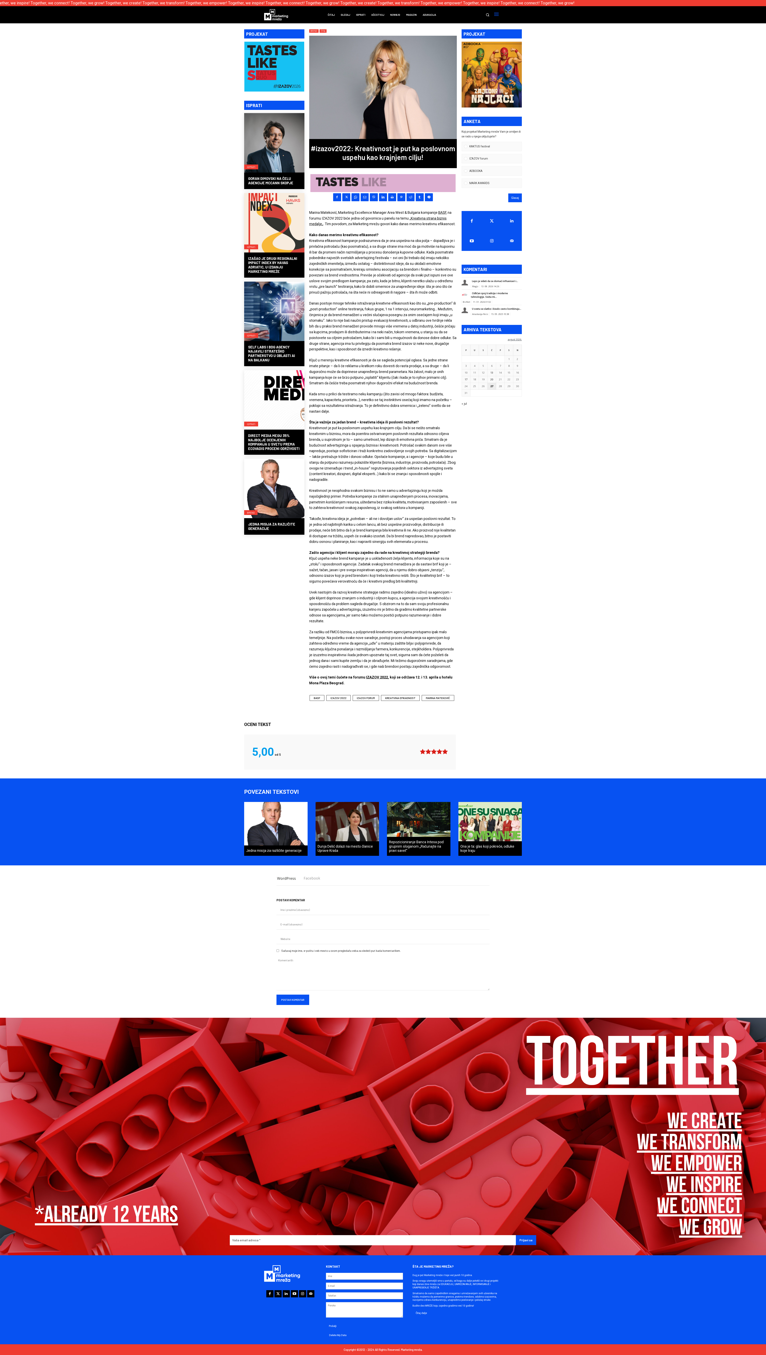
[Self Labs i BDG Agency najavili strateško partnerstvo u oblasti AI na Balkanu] (274, 312)
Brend (251, 512)
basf (317, 698)
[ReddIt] (411, 197)
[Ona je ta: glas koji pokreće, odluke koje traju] (490, 829)
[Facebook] (337, 197)
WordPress (286, 878)
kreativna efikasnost (400, 698)
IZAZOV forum (366, 698)
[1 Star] (422, 751)
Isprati (251, 167)
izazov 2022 (338, 698)
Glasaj (515, 197)
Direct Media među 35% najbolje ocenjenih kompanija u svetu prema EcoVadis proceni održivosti (274, 442)
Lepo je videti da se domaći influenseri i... (495, 281)
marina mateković (438, 698)
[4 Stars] (439, 751)
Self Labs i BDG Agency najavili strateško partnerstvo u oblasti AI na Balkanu (271, 353)
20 (491, 379)
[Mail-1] (512, 241)
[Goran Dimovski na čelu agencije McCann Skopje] (274, 143)
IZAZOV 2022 (377, 677)
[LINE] (429, 197)
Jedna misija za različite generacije (271, 526)
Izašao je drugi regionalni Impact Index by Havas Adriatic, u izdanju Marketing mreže (272, 265)
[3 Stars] (434, 751)
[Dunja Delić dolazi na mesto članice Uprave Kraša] (347, 829)
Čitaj (323, 31)
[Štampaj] (392, 197)
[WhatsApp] (355, 197)
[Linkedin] (383, 197)
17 (466, 379)
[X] (346, 197)
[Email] (365, 197)
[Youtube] (472, 241)
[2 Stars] (428, 751)
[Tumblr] (420, 197)
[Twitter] (492, 221)
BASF (442, 212)
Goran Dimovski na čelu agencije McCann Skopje (270, 180)
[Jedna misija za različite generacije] (274, 489)
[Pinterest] (401, 197)
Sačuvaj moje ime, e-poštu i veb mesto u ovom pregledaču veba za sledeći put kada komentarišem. (341, 950)
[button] (487, 14)
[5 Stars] (445, 751)
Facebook (312, 878)
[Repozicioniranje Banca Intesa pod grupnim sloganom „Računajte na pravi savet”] (418, 829)
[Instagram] (492, 241)
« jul (464, 403)
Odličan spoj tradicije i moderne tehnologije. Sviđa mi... (489, 295)
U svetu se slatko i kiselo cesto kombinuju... (496, 309)
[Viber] (374, 197)
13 (491, 372)
